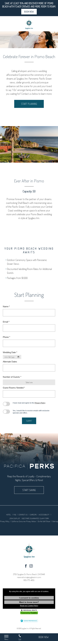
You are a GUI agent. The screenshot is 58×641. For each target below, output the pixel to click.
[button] (29, 621)
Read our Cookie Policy (29, 606)
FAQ (14, 514)
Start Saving (29, 490)
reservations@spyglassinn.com (29, 577)
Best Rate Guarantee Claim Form (35, 518)
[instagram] (31, 566)
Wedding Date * (10, 352)
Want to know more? (29, 602)
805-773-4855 (29, 580)
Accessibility (44, 514)
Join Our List (14, 518)
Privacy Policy (40, 403)
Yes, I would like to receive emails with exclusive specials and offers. (31, 412)
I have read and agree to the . (29, 403)
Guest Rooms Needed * (14, 388)
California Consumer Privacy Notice (24, 521)
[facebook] (26, 566)
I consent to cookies (29, 598)
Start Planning (29, 103)
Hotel (8, 514)
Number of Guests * (12, 377)
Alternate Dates (10, 361)
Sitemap (55, 521)
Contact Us (23, 514)
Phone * (6, 337)
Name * (6, 306)
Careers (33, 514)
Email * (6, 322)
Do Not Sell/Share (44, 521)
